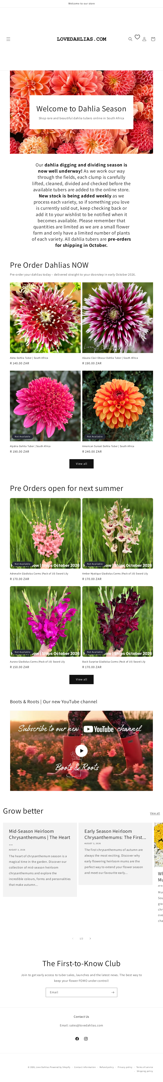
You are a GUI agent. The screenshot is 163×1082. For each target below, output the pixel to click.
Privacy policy (125, 1067)
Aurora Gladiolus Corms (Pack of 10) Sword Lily (37, 661)
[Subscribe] (112, 992)
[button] (8, 39)
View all (81, 464)
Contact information (85, 1067)
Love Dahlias (42, 1067)
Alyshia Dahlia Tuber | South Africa (30, 446)
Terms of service (144, 1067)
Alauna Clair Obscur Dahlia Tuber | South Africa (110, 358)
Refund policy (107, 1067)
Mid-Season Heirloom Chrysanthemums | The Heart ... (39, 837)
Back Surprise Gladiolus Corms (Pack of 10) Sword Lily (114, 661)
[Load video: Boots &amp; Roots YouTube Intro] (81, 751)
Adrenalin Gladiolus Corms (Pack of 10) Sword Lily (39, 573)
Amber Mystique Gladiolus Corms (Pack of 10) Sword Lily (115, 573)
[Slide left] (72, 938)
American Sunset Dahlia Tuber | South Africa (108, 446)
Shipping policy (145, 1071)
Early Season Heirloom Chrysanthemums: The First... (115, 834)
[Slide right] (90, 938)
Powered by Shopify (60, 1067)
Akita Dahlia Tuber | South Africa (29, 358)
